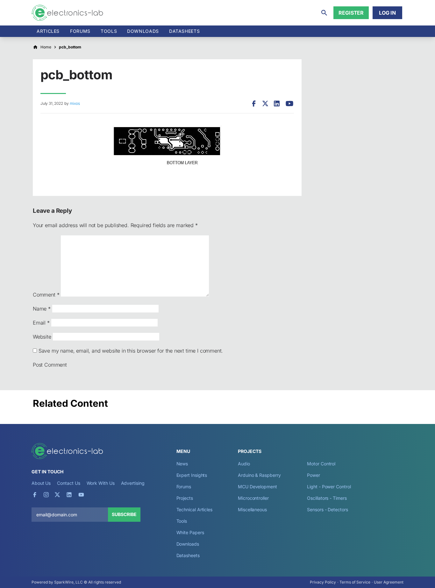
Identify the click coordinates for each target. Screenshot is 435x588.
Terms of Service (354, 582)
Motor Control (321, 463)
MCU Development (257, 486)
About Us (41, 483)
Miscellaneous (252, 509)
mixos (75, 103)
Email (41, 322)
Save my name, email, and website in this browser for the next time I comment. (131, 351)
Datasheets (184, 31)
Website (42, 336)
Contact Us (68, 483)
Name (42, 308)
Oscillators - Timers (326, 498)
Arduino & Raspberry (259, 475)
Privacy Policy (323, 582)
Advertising (133, 483)
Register (351, 13)
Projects (184, 498)
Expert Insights (191, 475)
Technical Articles (194, 509)
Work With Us (101, 483)
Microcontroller (253, 498)
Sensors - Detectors (327, 509)
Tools (109, 31)
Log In (387, 13)
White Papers (190, 532)
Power (313, 475)
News (182, 463)
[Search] (324, 12)
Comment (46, 294)
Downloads (187, 544)
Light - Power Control (329, 486)
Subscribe (124, 514)
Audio (244, 463)
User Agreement (388, 582)
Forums (80, 31)
